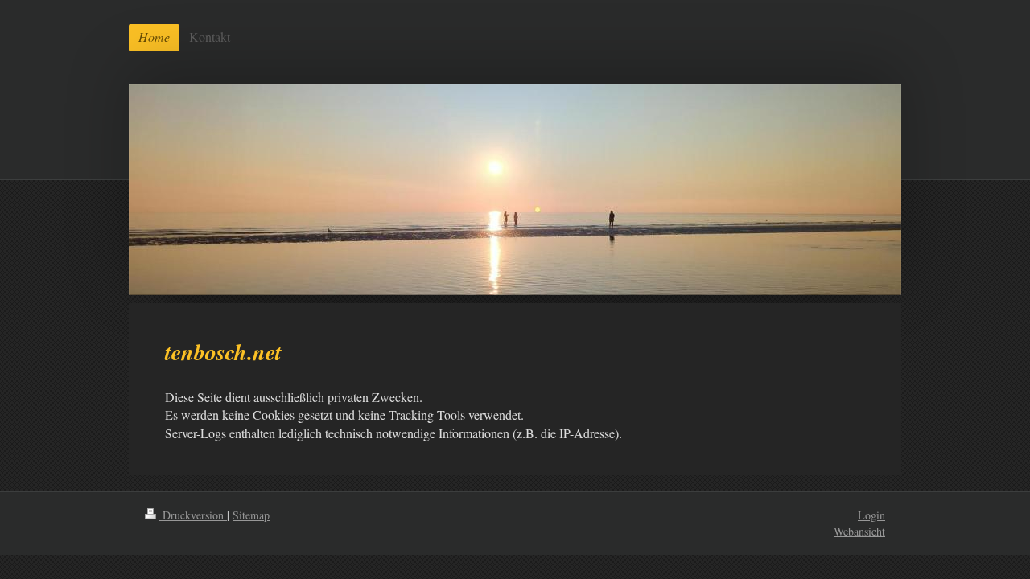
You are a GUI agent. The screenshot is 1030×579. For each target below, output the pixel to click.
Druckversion (193, 515)
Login (871, 515)
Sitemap (251, 515)
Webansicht (859, 531)
